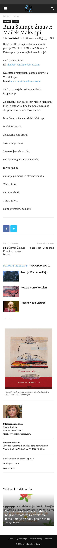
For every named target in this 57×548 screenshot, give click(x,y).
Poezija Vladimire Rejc (34, 272)
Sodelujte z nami (11, 463)
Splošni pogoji (36, 538)
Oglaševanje (9, 468)
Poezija (16, 16)
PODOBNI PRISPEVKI (15, 265)
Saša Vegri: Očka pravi (42, 247)
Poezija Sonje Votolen (34, 287)
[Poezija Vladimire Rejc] (11, 276)
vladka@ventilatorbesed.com (23, 64)
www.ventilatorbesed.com (25, 81)
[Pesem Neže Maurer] (11, 306)
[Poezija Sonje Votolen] (11, 291)
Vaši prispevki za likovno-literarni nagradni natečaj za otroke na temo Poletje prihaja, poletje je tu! (28, 515)
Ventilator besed (16, 38)
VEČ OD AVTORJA (40, 265)
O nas (10, 538)
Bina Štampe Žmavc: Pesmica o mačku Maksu (14, 251)
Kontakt (48, 538)
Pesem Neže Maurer (33, 302)
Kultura (6, 16)
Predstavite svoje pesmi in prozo (18, 458)
